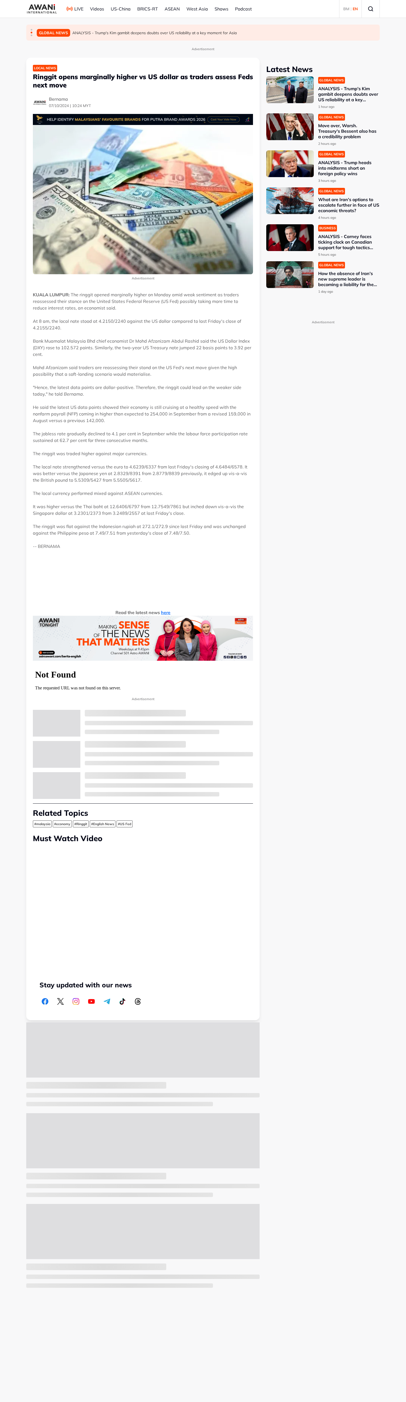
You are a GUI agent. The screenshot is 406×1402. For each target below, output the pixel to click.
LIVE (78, 9)
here (165, 612)
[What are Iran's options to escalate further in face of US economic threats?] (290, 200)
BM (346, 8)
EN (355, 8)
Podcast (243, 9)
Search (370, 9)
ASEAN (172, 9)
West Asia (197, 9)
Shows (221, 9)
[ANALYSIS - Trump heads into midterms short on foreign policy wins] (290, 163)
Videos (97, 9)
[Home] (41, 9)
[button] (31, 30)
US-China (121, 9)
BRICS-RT (147, 9)
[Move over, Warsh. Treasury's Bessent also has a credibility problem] (290, 126)
